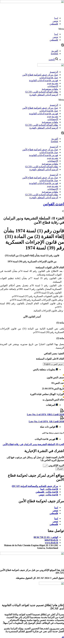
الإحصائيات (52, 86)
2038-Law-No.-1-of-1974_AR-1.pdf (46, 421)
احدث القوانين (53, 204)
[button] (32, 29)
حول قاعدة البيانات (48, 77)
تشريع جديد (52, 83)
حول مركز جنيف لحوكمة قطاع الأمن (40, 74)
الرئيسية (54, 72)
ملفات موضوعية (50, 89)
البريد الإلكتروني (56, 465)
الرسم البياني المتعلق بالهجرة (43, 94)
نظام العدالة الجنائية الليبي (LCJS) (41, 92)
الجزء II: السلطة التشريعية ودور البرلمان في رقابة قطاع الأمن (33, 444)
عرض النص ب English (53, 364)
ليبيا (56, 18)
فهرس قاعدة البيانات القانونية (43, 80)
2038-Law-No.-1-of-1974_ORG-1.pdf (45, 414)
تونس (55, 21)
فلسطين (54, 23)
